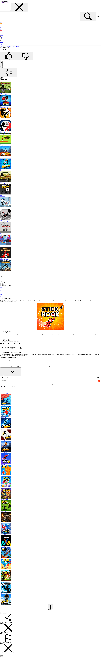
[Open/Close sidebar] (1, 1)
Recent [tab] (2, 613)
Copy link (2, 633)
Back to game (50, 609)
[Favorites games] (98, 16)
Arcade (1, 273)
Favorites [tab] (5, 613)
